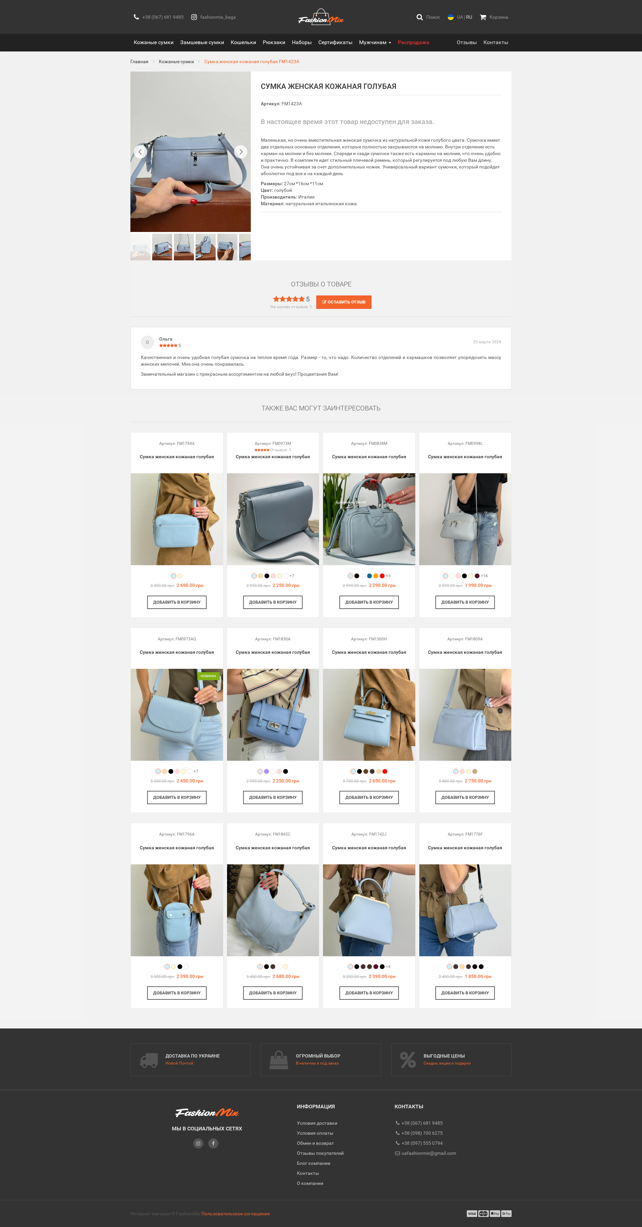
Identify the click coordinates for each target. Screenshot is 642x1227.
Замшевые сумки (202, 42)
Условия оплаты (315, 1133)
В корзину (177, 602)
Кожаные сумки (154, 42)
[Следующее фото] (240, 151)
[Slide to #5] (249, 247)
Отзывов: (280, 450)
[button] (428, 17)
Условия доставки (317, 1123)
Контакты (496, 42)
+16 (484, 576)
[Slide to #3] (206, 247)
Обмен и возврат (315, 1143)
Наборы (302, 42)
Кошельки (243, 42)
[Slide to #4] (227, 247)
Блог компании (313, 1163)
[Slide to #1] (140, 247)
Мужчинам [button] (373, 42)
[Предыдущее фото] (140, 151)
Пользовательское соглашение (235, 1213)
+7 (292, 576)
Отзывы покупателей (320, 1153)
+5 (388, 576)
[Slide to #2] (184, 247)
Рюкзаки (274, 42)
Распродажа (413, 42)
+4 (388, 967)
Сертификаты (335, 42)
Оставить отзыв (346, 301)
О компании (310, 1183)
